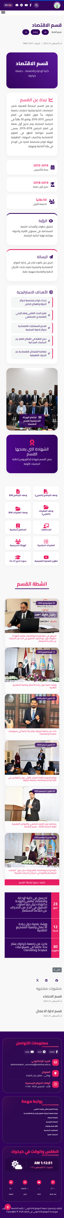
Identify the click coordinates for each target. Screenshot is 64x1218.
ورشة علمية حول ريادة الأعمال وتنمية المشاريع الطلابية (34, 686)
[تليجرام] (21, 5)
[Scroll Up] (8, 1207)
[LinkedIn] (46, 980)
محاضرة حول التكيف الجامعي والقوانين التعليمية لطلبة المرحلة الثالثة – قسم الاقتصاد (34, 825)
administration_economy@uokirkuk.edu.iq (30, 1064)
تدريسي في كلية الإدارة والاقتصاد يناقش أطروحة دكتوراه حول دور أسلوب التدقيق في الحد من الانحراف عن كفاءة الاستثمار (32, 638)
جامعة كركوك (53, 1117)
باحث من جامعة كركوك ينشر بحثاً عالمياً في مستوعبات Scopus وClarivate (32, 732)
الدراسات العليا (53, 1134)
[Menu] (3, 12)
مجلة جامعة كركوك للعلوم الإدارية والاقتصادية (41, 1113)
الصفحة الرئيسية (52, 1122)
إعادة (35, 32)
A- (26, 32)
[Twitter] (37, 980)
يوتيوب (27, 1052)
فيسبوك (52, 1052)
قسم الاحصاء (52, 996)
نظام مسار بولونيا (52, 1126)
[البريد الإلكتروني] (17, 5)
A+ (45, 32)
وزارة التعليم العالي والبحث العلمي (46, 1109)
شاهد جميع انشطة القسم (32, 882)
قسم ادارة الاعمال (49, 1011)
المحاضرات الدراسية (51, 1130)
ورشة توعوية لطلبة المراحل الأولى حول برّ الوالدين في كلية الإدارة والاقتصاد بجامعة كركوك (32, 779)
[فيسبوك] (30, 5)
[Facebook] (56, 980)
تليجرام (40, 1052)
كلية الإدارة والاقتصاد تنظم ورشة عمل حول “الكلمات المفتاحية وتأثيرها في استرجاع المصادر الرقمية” (32, 871)
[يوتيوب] (26, 5)
